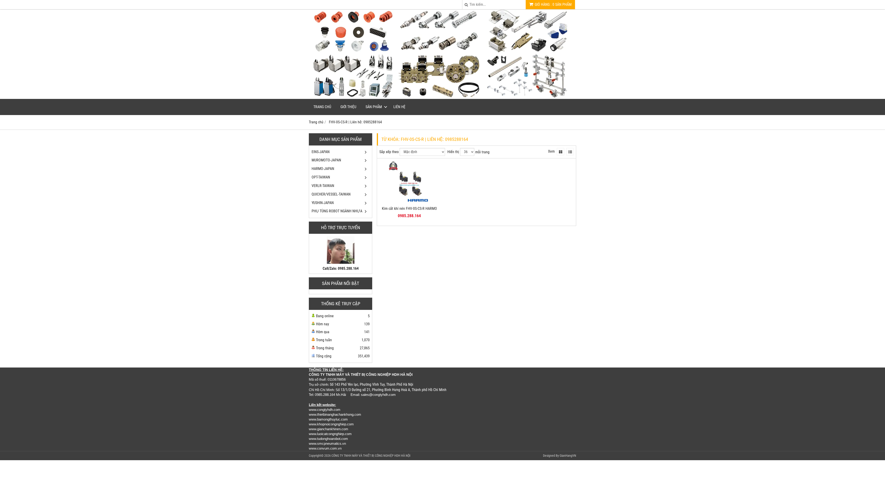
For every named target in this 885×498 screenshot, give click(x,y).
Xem (551, 151)
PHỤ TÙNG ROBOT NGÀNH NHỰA (337, 211)
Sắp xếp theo (389, 152)
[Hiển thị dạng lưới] (560, 151)
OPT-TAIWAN (321, 177)
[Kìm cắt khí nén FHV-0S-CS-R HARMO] (409, 202)
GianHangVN (568, 455)
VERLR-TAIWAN (323, 186)
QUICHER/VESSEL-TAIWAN (331, 194)
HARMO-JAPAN (323, 168)
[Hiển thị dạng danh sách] (570, 151)
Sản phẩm (374, 107)
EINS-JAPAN (321, 152)
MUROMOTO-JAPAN (326, 160)
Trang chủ (322, 107)
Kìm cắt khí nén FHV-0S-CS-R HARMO (409, 208)
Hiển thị (453, 152)
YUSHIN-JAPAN (323, 203)
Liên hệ (399, 107)
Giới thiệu (348, 107)
